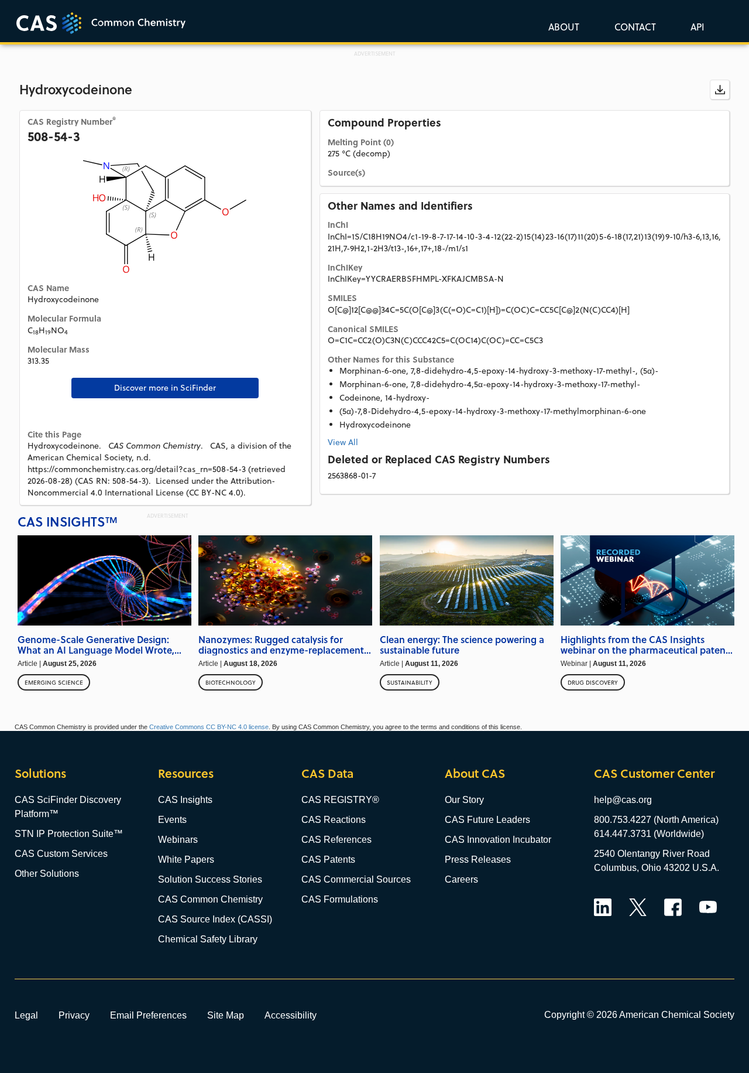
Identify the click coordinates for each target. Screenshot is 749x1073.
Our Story (464, 800)
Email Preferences (148, 1015)
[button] (695, 26)
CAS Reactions (333, 820)
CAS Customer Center (654, 773)
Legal (26, 1015)
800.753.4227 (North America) (656, 820)
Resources (186, 773)
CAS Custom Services (61, 854)
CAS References (336, 840)
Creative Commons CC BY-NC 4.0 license (209, 726)
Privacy (74, 1015)
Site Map (225, 1015)
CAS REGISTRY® (340, 800)
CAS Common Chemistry (210, 899)
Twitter (638, 907)
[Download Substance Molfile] (720, 90)
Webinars (178, 840)
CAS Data (327, 773)
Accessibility (290, 1015)
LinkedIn (602, 907)
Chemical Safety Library (207, 939)
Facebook (673, 907)
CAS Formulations (339, 899)
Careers (461, 879)
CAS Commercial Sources (356, 879)
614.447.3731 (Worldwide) (649, 834)
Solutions (40, 773)
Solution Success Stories (210, 879)
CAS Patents (328, 859)
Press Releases (478, 859)
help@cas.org (623, 800)
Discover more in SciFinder (165, 388)
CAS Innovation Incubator (498, 840)
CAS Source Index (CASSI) (215, 919)
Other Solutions (47, 874)
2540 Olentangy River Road (652, 854)
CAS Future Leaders (487, 820)
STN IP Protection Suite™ (69, 834)
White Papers (186, 859)
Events (172, 820)
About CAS (475, 773)
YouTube (708, 907)
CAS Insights (185, 800)
